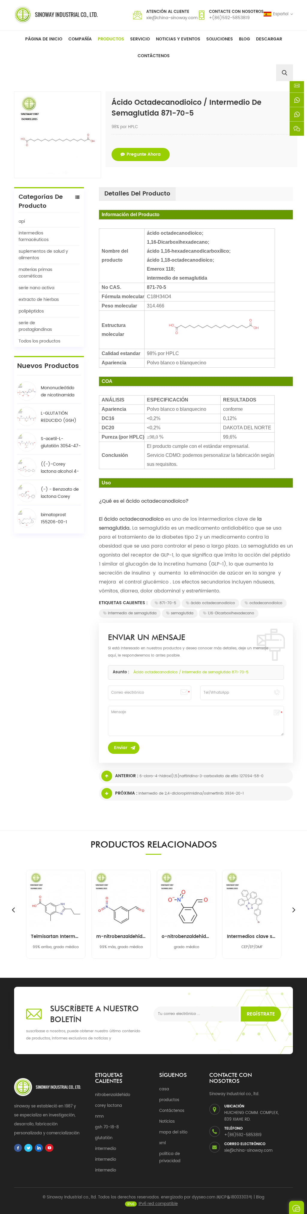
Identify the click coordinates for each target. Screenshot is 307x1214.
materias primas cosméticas (35, 273)
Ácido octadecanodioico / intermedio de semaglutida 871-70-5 (191, 672)
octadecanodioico (265, 603)
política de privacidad (169, 1157)
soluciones (219, 39)
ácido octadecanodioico (213, 603)
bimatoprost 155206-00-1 (54, 518)
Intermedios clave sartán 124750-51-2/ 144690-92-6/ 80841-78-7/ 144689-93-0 (252, 936)
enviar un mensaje (296, 1207)
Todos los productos (39, 341)
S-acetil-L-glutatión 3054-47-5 (61, 442)
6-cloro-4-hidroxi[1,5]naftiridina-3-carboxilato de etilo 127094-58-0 (201, 776)
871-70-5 (167, 603)
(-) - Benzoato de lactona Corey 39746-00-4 (60, 493)
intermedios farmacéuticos (34, 236)
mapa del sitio (173, 1132)
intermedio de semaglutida (132, 613)
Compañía (80, 39)
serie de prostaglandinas (35, 326)
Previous (13, 909)
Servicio (140, 39)
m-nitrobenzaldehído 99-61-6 (121, 936)
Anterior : (126, 775)
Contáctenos (154, 55)
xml (162, 1143)
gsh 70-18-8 (107, 1127)
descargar (269, 39)
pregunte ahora (144, 154)
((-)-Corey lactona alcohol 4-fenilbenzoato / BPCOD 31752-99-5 (60, 468)
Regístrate (261, 1014)
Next (294, 909)
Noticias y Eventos (178, 39)
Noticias (167, 1121)
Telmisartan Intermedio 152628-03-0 (56, 936)
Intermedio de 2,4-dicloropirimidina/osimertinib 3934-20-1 (191, 793)
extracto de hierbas (39, 299)
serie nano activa (36, 287)
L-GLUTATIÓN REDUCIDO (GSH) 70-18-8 (58, 417)
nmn (99, 1116)
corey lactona (108, 1106)
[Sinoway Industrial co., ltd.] (56, 14)
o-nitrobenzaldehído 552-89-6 (186, 936)
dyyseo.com (203, 1197)
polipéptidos (31, 311)
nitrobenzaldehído (112, 1095)
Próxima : (126, 793)
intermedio (105, 1149)
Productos (111, 39)
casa (164, 1089)
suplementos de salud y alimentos (43, 254)
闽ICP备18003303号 (234, 1197)
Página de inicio (43, 39)
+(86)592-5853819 (229, 17)
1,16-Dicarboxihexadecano (231, 613)
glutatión (103, 1138)
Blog (244, 39)
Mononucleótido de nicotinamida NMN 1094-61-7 (57, 391)
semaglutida (182, 613)
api (22, 221)
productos (169, 1100)
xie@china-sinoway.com (172, 17)
